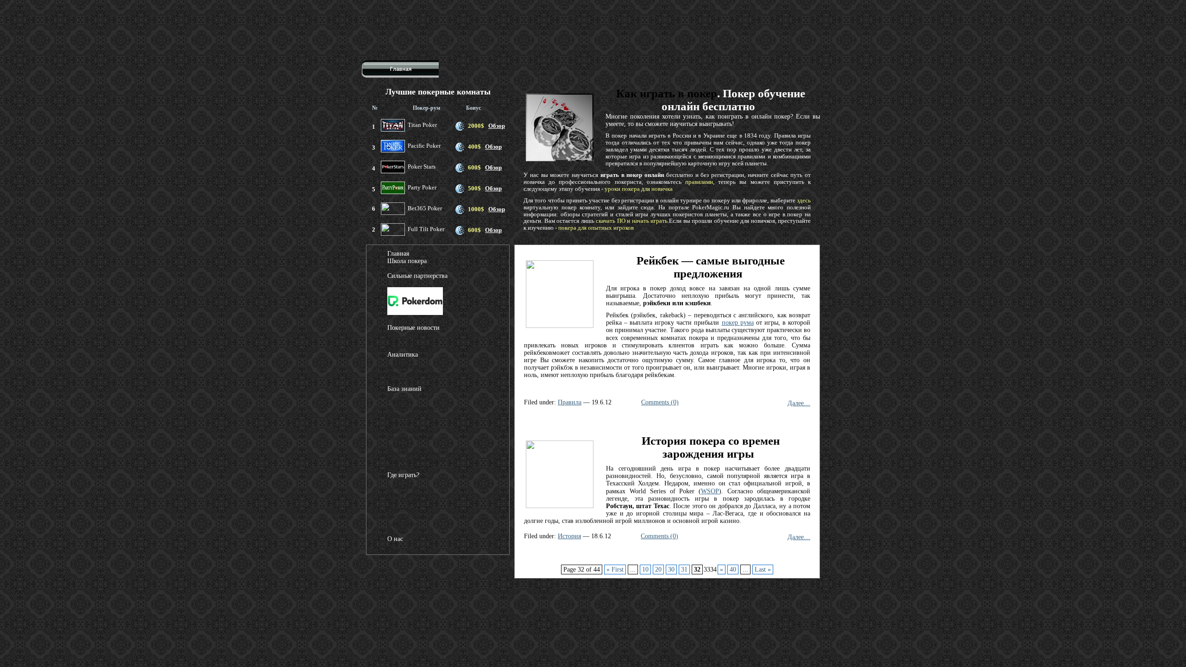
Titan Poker (402, 487)
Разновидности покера (419, 452)
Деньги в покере (410, 437)
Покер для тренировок (418, 374)
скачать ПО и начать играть (632, 220)
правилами (699, 181)
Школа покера (407, 261)
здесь (804, 200)
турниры (399, 415)
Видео (395, 381)
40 (733, 569)
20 (658, 569)
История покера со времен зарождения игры (711, 447)
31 (684, 569)
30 (671, 569)
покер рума (738, 322)
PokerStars (401, 509)
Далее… (799, 403)
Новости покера (409, 347)
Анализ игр (403, 366)
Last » (763, 569)
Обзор (496, 125)
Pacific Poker (405, 516)
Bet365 (396, 531)
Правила (569, 402)
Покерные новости (413, 327)
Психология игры (411, 408)
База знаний (404, 388)
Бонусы (397, 445)
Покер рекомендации (416, 460)
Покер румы (404, 494)
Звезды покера (407, 467)
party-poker (402, 524)
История (569, 536)
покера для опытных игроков (596, 227)
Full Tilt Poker (407, 501)
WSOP (710, 491)
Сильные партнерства (417, 275)
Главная (398, 253)
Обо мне (399, 550)
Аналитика (402, 354)
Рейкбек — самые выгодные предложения (711, 267)
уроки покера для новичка (639, 188)
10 (645, 569)
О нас (395, 538)
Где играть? (403, 475)
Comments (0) (660, 402)
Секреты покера (409, 430)
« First (615, 569)
